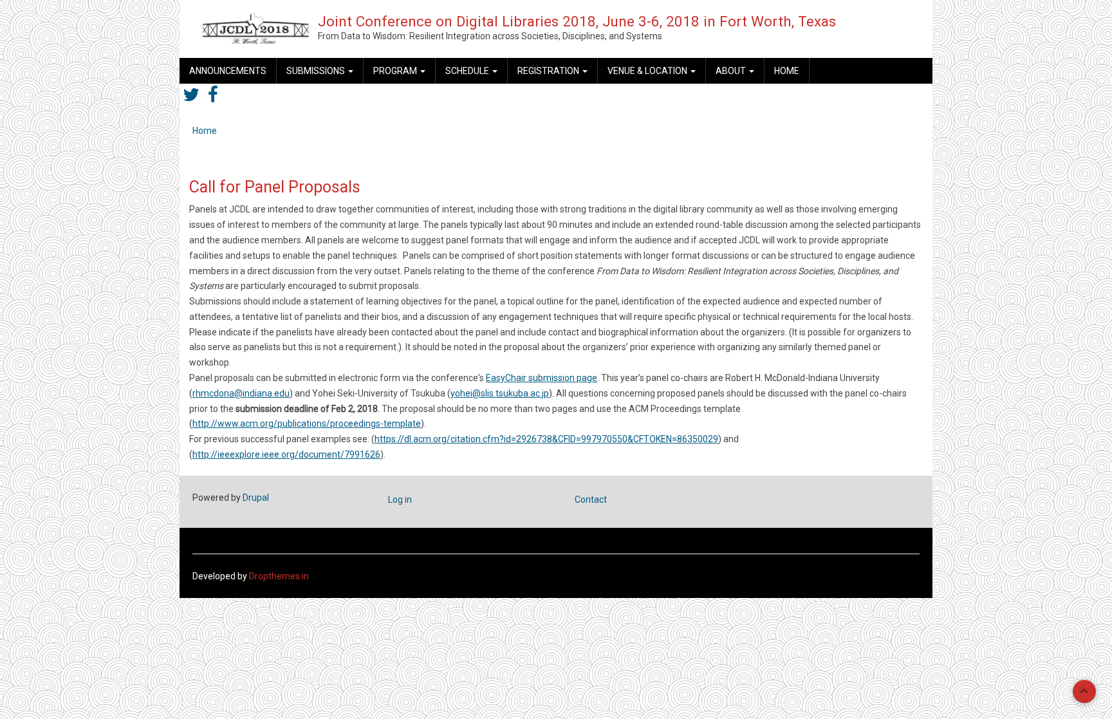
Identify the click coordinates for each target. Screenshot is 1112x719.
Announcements (227, 71)
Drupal (256, 497)
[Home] (256, 28)
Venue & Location (648, 71)
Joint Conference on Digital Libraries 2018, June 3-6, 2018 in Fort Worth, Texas (577, 21)
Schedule (468, 71)
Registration (549, 71)
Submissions (316, 71)
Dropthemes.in (279, 576)
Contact (591, 499)
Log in (400, 499)
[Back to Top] (1084, 691)
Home (786, 71)
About (732, 71)
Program (396, 71)
